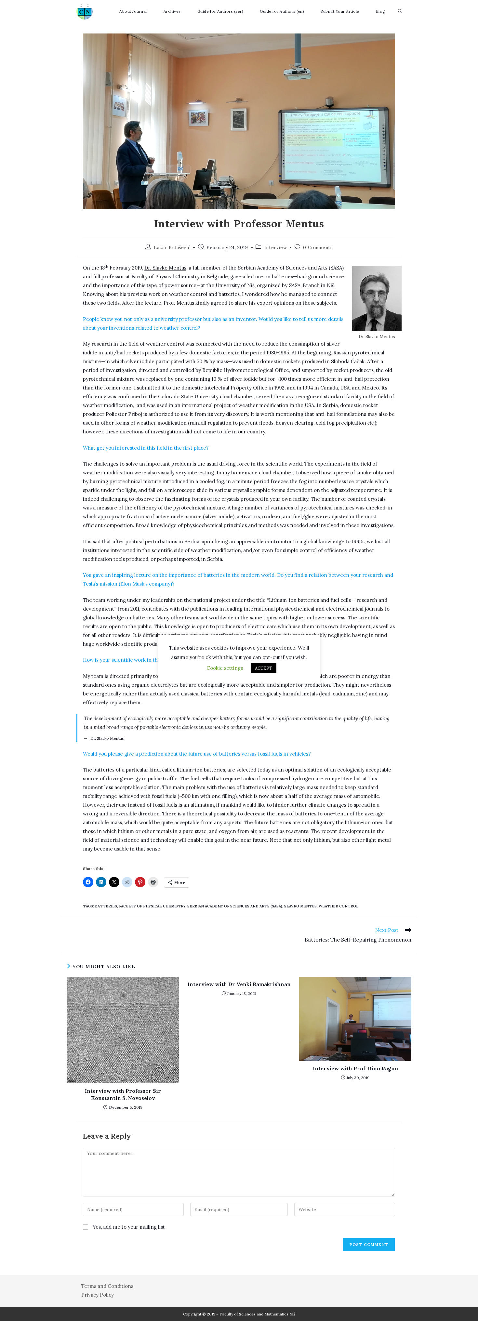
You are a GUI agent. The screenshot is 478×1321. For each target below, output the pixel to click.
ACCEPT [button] (263, 668)
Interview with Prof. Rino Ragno (355, 1068)
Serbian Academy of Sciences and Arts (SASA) (234, 906)
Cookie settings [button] (224, 668)
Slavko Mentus (300, 906)
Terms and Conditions (107, 1286)
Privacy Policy (97, 1295)
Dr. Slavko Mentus (165, 268)
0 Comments (318, 247)
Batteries (106, 906)
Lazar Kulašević (172, 247)
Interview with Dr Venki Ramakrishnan (239, 984)
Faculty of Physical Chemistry (152, 906)
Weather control (339, 906)
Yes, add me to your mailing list (128, 1227)
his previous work (140, 294)
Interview (275, 247)
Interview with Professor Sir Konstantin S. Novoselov (123, 1094)
